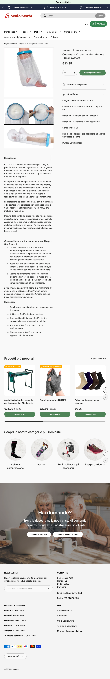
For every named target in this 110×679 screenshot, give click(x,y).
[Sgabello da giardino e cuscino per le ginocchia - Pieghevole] (19, 380)
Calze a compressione (15, 466)
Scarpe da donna (94, 464)
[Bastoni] (42, 450)
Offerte (54, 37)
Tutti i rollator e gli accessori (68, 466)
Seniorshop (67, 50)
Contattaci (62, 615)
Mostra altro (19, 414)
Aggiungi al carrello (92, 72)
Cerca (100, 15)
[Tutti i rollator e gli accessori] (68, 450)
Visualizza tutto (98, 358)
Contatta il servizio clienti (68, 534)
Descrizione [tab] (10, 158)
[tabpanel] (29, 250)
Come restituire (63, 2)
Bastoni (41, 464)
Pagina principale (10, 43)
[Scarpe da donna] (95, 450)
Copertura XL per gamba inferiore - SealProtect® (34, 43)
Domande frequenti (39, 534)
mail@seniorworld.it (72, 593)
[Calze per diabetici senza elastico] (90, 380)
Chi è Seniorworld (65, 621)
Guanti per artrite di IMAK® (53, 400)
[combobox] (73, 15)
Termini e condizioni (67, 626)
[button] (98, 24)
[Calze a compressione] (15, 450)
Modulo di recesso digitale (69, 631)
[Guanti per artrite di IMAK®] (55, 380)
